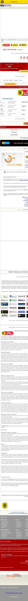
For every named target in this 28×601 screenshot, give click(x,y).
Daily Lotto (4, 429)
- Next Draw (3, 524)
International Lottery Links (14, 593)
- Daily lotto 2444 (5, 521)
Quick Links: (4, 517)
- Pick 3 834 (18, 531)
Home (20, 80)
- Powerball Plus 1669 (6, 533)
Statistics (11, 80)
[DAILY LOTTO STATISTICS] (12, 160)
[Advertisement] (14, 23)
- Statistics (3, 527)
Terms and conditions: (5, 541)
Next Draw (5, 80)
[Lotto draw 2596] (14, 46)
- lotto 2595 (18, 523)
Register (16, 80)
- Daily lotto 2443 (5, 523)
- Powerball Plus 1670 (6, 531)
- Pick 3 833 (18, 533)
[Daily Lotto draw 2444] (6, 46)
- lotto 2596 (18, 521)
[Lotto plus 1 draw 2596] (23, 46)
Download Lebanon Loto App (6, 567)
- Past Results (4, 525)
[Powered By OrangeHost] (14, 577)
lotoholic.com (14, 587)
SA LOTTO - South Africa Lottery (20, 555)
